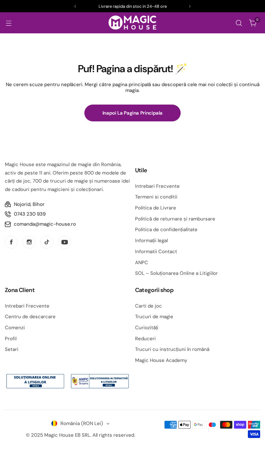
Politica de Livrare (155, 208)
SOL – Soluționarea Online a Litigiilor (176, 273)
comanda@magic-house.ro (45, 224)
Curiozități (146, 327)
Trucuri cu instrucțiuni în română (172, 349)
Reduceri (145, 338)
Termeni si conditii (156, 197)
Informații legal (151, 240)
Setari (11, 349)
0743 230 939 (30, 214)
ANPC (141, 262)
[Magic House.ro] (132, 23)
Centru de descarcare (30, 316)
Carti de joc (148, 306)
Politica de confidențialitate (166, 229)
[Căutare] (239, 23)
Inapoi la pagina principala (132, 113)
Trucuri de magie (154, 316)
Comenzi (15, 327)
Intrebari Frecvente (157, 186)
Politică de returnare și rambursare (175, 219)
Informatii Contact (156, 251)
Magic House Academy (161, 360)
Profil (10, 338)
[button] (75, 6)
